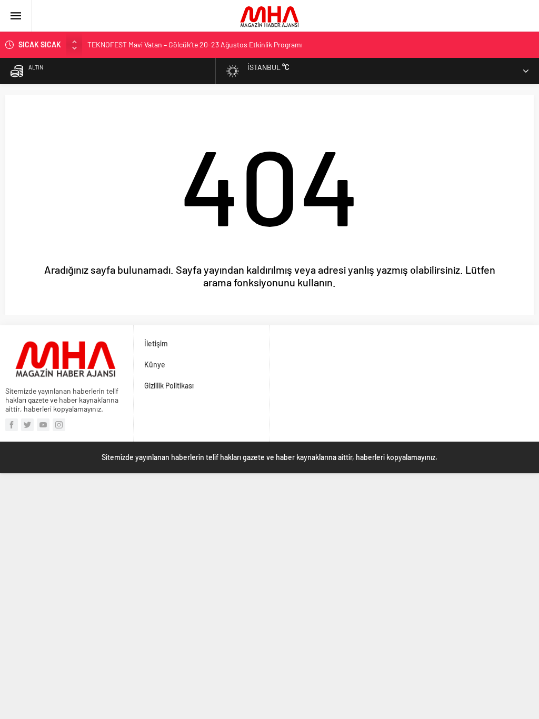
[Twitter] (27, 424)
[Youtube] (43, 424)
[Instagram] (59, 424)
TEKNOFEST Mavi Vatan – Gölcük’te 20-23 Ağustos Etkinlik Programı (195, 44)
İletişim (156, 343)
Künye (154, 364)
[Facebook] (11, 424)
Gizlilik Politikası (169, 385)
